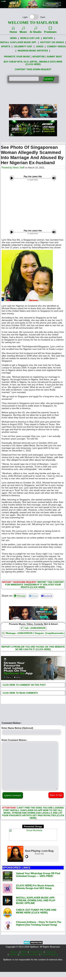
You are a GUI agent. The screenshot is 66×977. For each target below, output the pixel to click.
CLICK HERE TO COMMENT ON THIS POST (24, 685)
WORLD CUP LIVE (30, 38)
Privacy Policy (36, 952)
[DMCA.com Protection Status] (33, 943)
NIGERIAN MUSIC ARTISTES (33, 50)
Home (13, 31)
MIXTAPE (48, 38)
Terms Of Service (49, 954)
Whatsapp (20, 596)
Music (23, 31)
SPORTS (5, 46)
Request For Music (30, 954)
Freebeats (50, 31)
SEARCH (48, 79)
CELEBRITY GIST (23, 46)
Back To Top (56, 795)
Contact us (50, 952)
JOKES (39, 46)
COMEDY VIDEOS (56, 46)
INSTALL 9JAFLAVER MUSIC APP (18, 42)
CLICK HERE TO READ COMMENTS (20, 693)
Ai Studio (35, 31)
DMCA (24, 952)
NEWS (13, 38)
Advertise (13, 954)
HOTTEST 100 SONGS (52, 42)
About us (15, 952)
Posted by (7, 167)
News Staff (18, 167)
